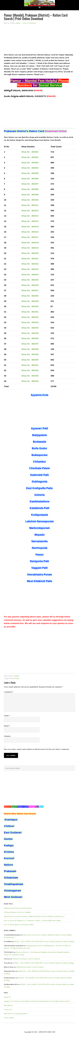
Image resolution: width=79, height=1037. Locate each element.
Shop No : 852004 (30, 168)
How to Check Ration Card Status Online (19, 925)
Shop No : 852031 (30, 312)
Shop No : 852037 (30, 344)
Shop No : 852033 (30, 322)
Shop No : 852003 (30, 162)
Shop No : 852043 (30, 376)
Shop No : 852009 (30, 194)
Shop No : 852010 (30, 200)
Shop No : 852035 (30, 333)
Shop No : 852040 (30, 360)
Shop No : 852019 (30, 248)
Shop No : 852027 (30, 290)
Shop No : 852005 (30, 173)
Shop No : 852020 (30, 253)
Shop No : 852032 (30, 317)
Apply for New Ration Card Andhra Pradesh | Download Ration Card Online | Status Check (37, 1001)
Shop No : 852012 (30, 210)
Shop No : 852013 (30, 216)
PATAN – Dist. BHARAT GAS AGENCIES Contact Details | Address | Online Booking (44, 941)
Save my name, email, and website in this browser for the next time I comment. (36, 749)
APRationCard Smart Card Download (17, 908)
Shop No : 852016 (30, 232)
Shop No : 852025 (30, 280)
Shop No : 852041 (30, 365)
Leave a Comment (29, 23)
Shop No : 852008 (30, 189)
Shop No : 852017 (30, 237)
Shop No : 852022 (30, 264)
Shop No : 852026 (30, 285)
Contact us (8, 1009)
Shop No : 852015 (30, 226)
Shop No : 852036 (30, 338)
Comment (8, 692)
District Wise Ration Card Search (20, 814)
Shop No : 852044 (30, 381)
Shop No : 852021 (30, 258)
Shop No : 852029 (30, 301)
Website (7, 736)
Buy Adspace (8, 1005)
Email (7, 726)
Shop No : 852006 (30, 178)
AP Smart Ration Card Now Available (17, 912)
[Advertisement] (39, 40)
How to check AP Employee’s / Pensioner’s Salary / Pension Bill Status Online (32, 920)
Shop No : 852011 (29, 205)
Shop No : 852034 (30, 328)
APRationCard (39, 3)
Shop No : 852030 (30, 306)
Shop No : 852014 (30, 221)
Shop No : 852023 (30, 269)
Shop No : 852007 (30, 184)
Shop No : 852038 (30, 349)
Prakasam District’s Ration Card (35, 131)
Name (7, 715)
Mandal (16, 676)
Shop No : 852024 (30, 274)
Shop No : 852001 (30, 152)
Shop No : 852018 (30, 242)
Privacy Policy (9, 1018)
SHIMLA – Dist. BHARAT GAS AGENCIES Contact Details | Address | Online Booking (43, 963)
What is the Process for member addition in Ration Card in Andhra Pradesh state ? (34, 916)
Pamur (16, 678)
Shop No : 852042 (30, 370)
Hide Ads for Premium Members (16, 1013)
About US (7, 997)
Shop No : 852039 (30, 354)
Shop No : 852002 (30, 157)
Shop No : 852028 (30, 296)
